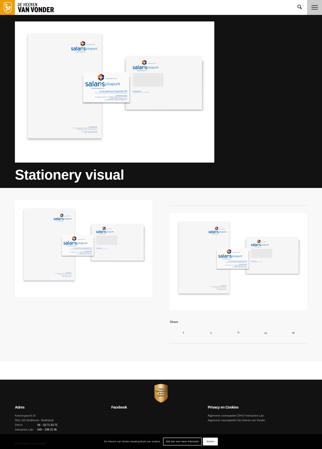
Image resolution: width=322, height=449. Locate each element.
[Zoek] (299, 7)
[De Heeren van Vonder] (40, 7)
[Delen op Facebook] (183, 332)
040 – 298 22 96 (47, 429)
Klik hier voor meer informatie (182, 441)
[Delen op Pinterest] (238, 332)
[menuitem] (299, 7)
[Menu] (314, 7)
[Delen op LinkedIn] (266, 332)
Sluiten (210, 441)
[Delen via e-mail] (293, 332)
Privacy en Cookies (223, 407)
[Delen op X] (211, 332)
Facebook (119, 407)
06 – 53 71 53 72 (47, 424)
